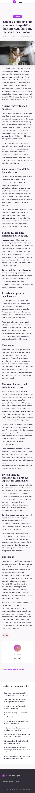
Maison (10, 11)
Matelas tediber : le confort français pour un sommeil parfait (16, 742)
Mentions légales (7, 781)
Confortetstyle (13, 775)
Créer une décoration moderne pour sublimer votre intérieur (16, 729)
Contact (17, 781)
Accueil (4, 11)
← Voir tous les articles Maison (13, 670)
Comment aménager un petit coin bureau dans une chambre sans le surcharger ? (15, 715)
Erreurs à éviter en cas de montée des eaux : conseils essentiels (17, 736)
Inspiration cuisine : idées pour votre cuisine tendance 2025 (16, 722)
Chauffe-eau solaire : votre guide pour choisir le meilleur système (17, 757)
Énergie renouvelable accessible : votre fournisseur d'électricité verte (16, 694)
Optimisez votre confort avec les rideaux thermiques (15, 707)
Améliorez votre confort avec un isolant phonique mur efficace (15, 701)
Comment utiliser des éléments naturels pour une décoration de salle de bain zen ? (17, 750)
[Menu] (20, 1)
